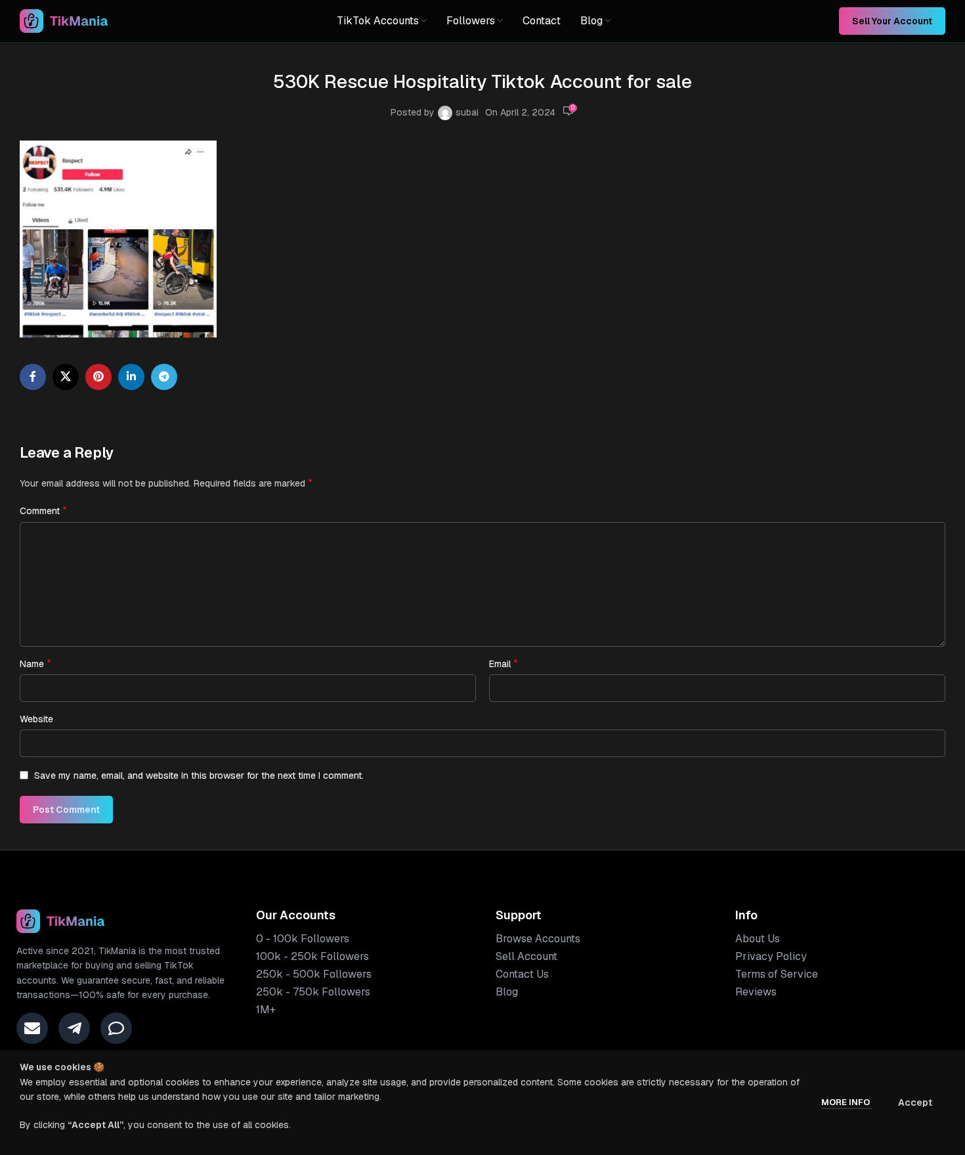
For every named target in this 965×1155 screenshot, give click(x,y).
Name (35, 663)
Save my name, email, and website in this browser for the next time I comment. (199, 775)
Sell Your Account (892, 21)
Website (36, 719)
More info (846, 1102)
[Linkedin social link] (131, 377)
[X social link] (66, 377)
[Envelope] (32, 1028)
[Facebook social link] (33, 377)
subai (467, 112)
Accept (915, 1102)
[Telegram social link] (164, 377)
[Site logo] (64, 20)
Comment (43, 510)
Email (503, 663)
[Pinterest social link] (98, 377)
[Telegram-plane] (74, 1028)
